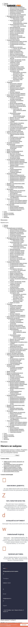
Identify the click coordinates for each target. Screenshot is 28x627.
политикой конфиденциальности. (5, 625)
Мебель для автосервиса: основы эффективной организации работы (13, 468)
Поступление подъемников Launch (13, 470)
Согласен (24, 624)
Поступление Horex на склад (11, 471)
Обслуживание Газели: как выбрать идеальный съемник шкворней (13, 465)
